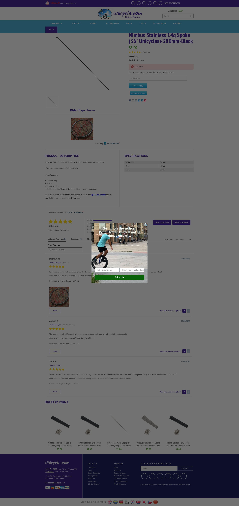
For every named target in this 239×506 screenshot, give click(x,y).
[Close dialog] (145, 225)
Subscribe (119, 277)
